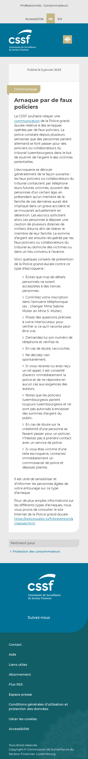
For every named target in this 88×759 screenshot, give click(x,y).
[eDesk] (67, 39)
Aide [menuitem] (12, 654)
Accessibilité (34, 19)
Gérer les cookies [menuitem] (23, 719)
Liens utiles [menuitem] (18, 665)
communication (27, 121)
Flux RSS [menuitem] (16, 684)
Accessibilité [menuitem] (19, 729)
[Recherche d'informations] (52, 42)
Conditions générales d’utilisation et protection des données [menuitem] (38, 706)
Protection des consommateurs (36, 551)
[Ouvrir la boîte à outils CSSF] (58, 42)
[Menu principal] (75, 38)
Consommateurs (55, 5)
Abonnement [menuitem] (20, 674)
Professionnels (31, 5)
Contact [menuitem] (15, 645)
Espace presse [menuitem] (20, 694)
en (60, 19)
